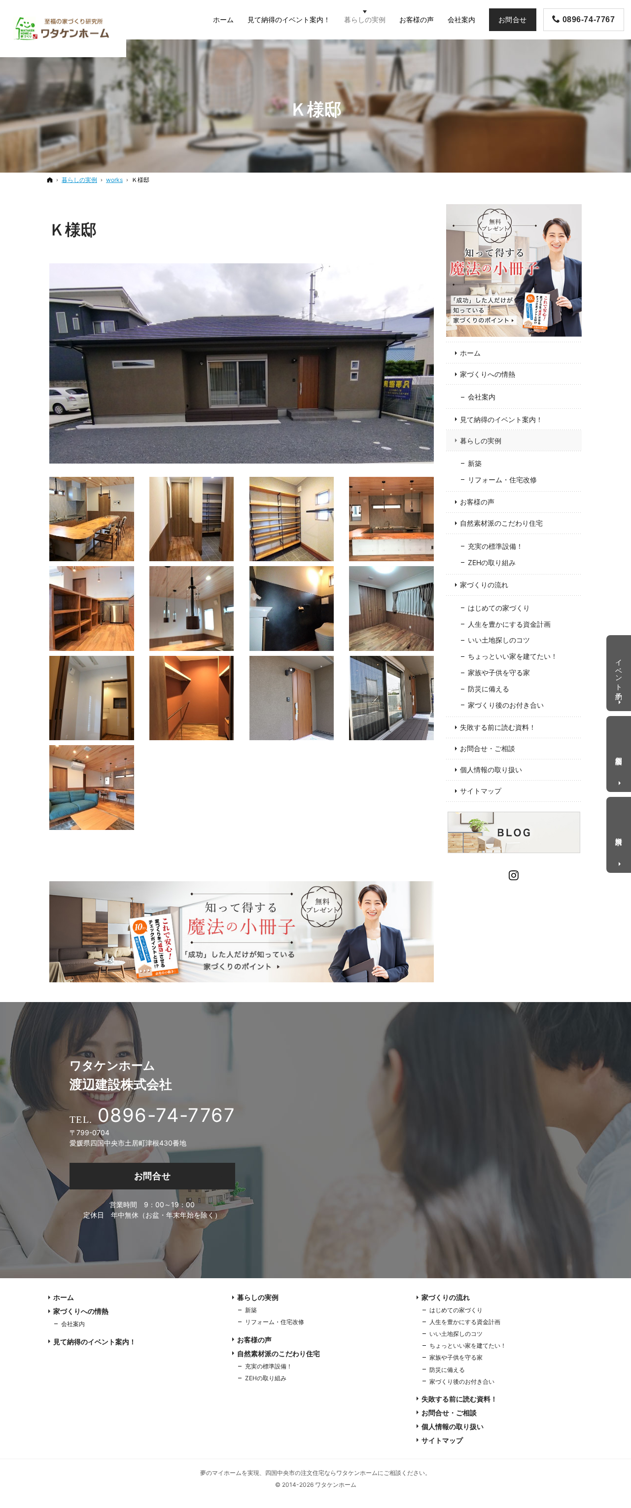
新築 (475, 463)
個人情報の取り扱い (491, 769)
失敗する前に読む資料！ (498, 727)
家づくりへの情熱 (487, 374)
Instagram (514, 874)
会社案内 (481, 397)
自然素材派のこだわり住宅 (501, 523)
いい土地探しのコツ (499, 640)
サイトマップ (480, 791)
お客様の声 (477, 502)
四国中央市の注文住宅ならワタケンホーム (321, 1472)
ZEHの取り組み (492, 562)
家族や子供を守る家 (499, 672)
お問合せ (152, 1176)
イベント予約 (619, 671)
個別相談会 (619, 753)
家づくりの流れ (484, 584)
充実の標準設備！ (495, 546)
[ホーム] (50, 179)
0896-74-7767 (166, 1115)
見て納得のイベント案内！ (501, 419)
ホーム (470, 353)
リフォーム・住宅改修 (502, 479)
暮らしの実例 (480, 440)
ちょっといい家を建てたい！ (513, 656)
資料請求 (619, 833)
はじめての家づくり (499, 608)
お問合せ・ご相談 (487, 748)
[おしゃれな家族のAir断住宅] (241, 363)
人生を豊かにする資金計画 (509, 624)
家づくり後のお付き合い (506, 705)
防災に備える (488, 688)
